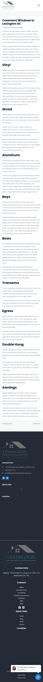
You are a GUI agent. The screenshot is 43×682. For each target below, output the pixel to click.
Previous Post (6, 424)
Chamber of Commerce (21, 595)
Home (22, 616)
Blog (21, 619)
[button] (21, 489)
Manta (21, 587)
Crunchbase (21, 593)
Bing (21, 604)
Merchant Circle (21, 590)
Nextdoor (21, 598)
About (22, 621)
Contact (21, 624)
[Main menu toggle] (38, 5)
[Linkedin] (23, 607)
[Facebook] (19, 607)
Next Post (37, 424)
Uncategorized (8, 27)
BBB (21, 601)
